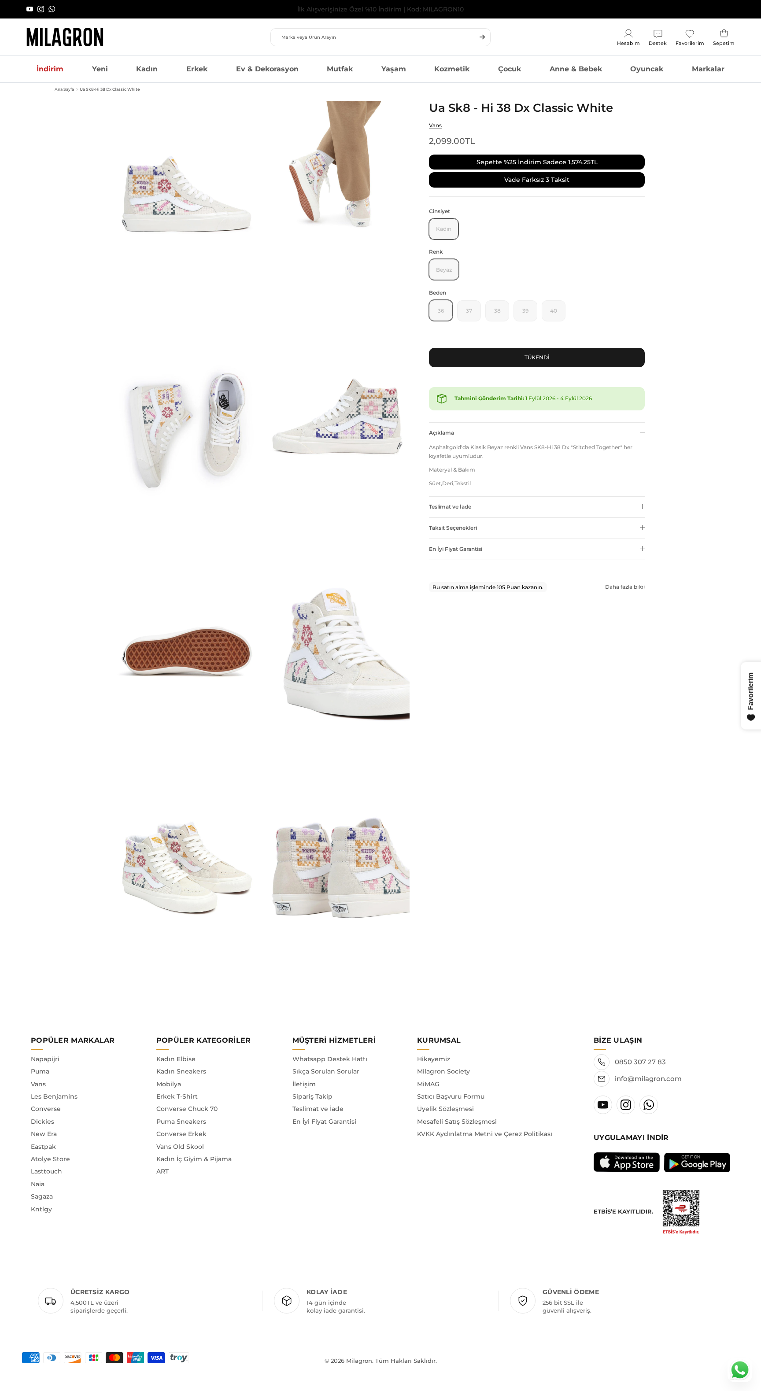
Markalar (708, 69)
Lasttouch (46, 1171)
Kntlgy (41, 1209)
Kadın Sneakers (181, 1071)
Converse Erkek (181, 1134)
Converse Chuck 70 (187, 1109)
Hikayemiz (433, 1059)
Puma (40, 1071)
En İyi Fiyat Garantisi (455, 548)
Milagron (359, 1360)
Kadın (147, 69)
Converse (46, 1109)
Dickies (42, 1121)
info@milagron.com (648, 1078)
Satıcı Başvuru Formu (450, 1096)
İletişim (304, 1084)
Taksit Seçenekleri (453, 527)
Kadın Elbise (176, 1059)
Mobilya (168, 1084)
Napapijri (45, 1059)
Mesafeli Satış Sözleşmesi (457, 1121)
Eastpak (43, 1147)
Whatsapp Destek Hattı (329, 1059)
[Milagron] (64, 37)
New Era (44, 1134)
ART (162, 1171)
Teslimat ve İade (450, 506)
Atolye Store (50, 1159)
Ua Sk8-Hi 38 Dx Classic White (110, 89)
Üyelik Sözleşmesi (445, 1109)
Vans (435, 125)
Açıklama (441, 432)
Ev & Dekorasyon (267, 69)
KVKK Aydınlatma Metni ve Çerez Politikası (484, 1134)
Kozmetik (451, 69)
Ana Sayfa (64, 89)
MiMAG (428, 1084)
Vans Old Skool (180, 1147)
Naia (37, 1184)
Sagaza (42, 1196)
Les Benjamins (54, 1096)
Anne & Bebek (576, 69)
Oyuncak (646, 69)
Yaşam (393, 69)
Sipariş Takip (312, 1096)
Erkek (196, 69)
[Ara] (482, 37)
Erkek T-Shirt (177, 1096)
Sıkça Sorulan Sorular (325, 1071)
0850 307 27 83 (640, 1062)
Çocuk (509, 69)
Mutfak (340, 69)
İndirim (50, 69)
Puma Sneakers (181, 1121)
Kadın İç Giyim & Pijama (194, 1159)
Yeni (100, 69)
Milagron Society (443, 1071)
